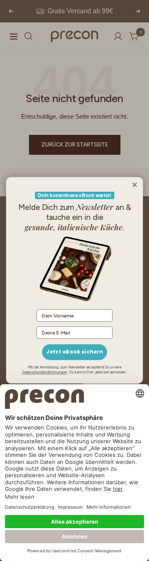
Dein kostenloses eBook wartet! (74, 195)
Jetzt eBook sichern (74, 352)
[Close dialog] (134, 185)
